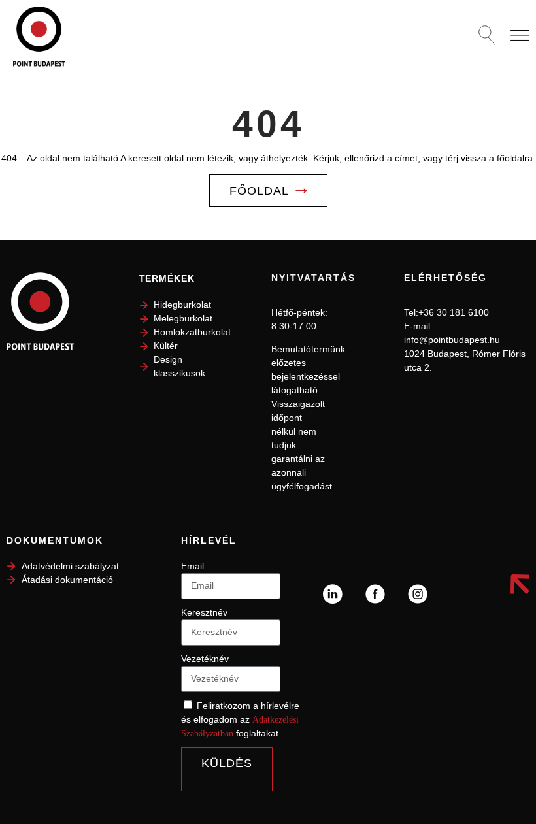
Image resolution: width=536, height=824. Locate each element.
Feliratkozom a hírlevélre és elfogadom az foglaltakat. (240, 719)
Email (192, 566)
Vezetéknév (205, 658)
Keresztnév (204, 612)
